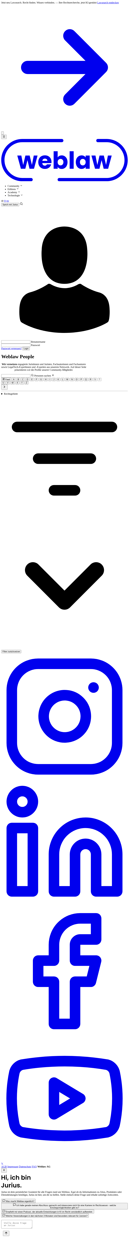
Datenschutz (25, 1166)
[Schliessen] (2, 133)
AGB (4, 1166)
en (7, 200)
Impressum (12, 1166)
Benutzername (38, 341)
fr (5, 200)
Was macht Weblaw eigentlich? (19, 1201)
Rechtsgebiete (11, 393)
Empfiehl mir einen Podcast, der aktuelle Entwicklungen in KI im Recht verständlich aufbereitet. (49, 1212)
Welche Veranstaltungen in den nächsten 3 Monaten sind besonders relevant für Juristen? (46, 1216)
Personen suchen (43, 375)
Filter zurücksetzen (11, 651)
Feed (7, 379)
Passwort (35, 345)
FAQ (34, 1166)
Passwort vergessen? (11, 348)
